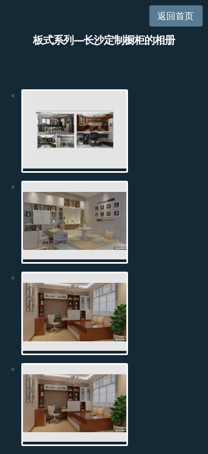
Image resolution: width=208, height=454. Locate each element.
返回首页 (175, 16)
